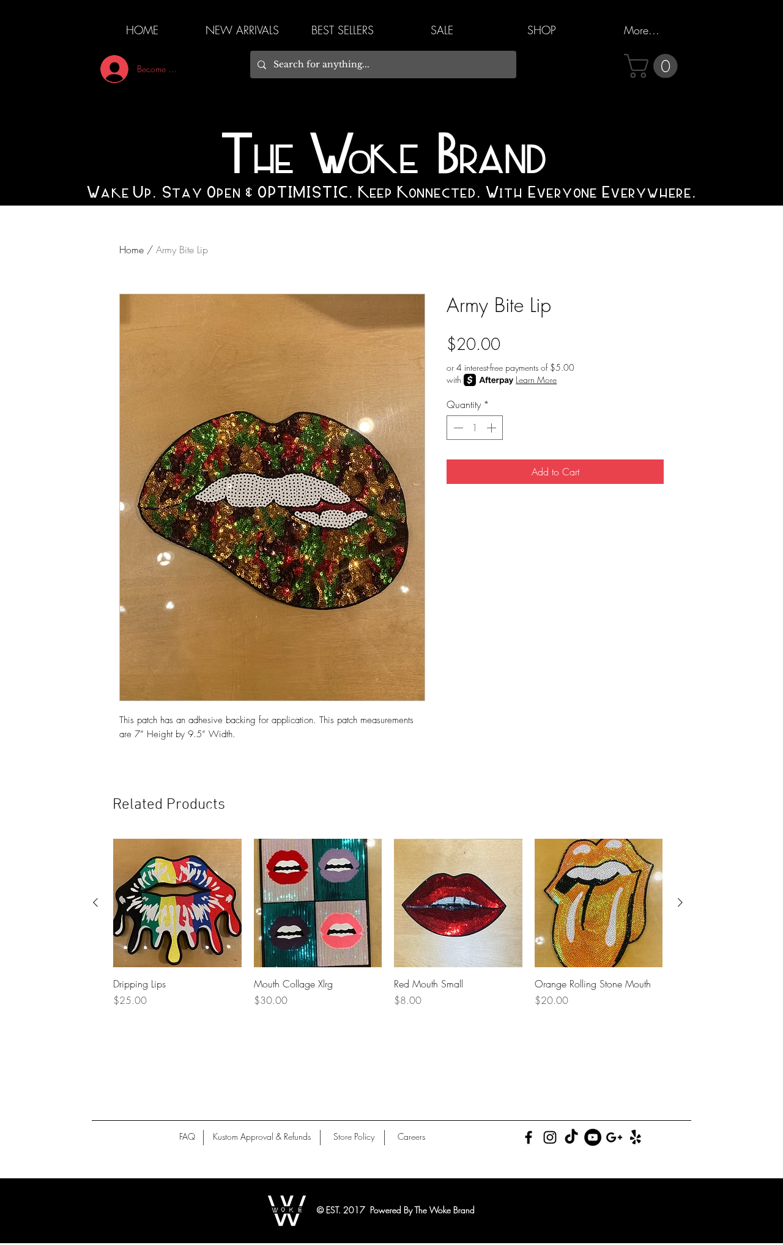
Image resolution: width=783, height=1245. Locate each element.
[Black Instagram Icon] (549, 1137)
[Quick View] (177, 903)
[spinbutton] (475, 427)
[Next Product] (680, 902)
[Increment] (492, 427)
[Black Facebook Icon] (528, 1137)
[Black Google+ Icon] (614, 1137)
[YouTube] (592, 1137)
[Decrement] (457, 427)
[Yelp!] (635, 1137)
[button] (653, 66)
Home (131, 249)
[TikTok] (571, 1137)
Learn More (536, 379)
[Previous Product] (95, 902)
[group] (388, 930)
